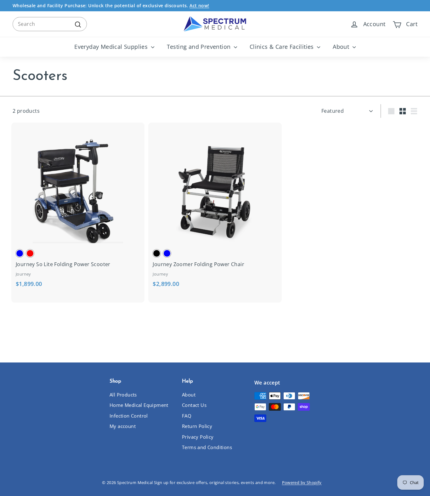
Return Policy (197, 426)
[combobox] (50, 24)
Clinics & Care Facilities (282, 46)
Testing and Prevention (199, 46)
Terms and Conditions (207, 447)
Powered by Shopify (302, 482)
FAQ (186, 416)
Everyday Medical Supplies (111, 46)
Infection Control (129, 416)
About (342, 46)
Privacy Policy (198, 437)
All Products (123, 394)
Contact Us (194, 405)
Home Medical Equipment (139, 405)
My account (123, 426)
